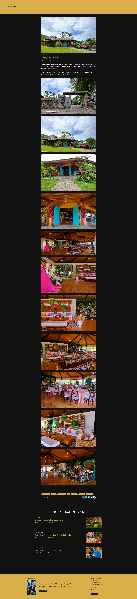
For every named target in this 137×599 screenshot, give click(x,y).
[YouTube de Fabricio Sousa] (93, 589)
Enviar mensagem (96, 582)
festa (69, 494)
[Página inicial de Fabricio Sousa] (12, 7)
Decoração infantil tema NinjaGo (48, 550)
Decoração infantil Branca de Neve (49, 520)
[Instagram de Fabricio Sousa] (91, 589)
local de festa (81, 494)
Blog (82, 7)
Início (51, 7)
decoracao (54, 494)
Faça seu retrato (72, 7)
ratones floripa (89, 494)
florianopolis (74, 494)
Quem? (90, 7)
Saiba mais (43, 590)
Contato (99, 7)
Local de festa (55, 54)
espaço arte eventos (62, 494)
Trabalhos (60, 7)
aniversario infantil (46, 494)
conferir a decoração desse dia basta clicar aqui (58, 74)
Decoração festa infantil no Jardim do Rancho (53, 535)
